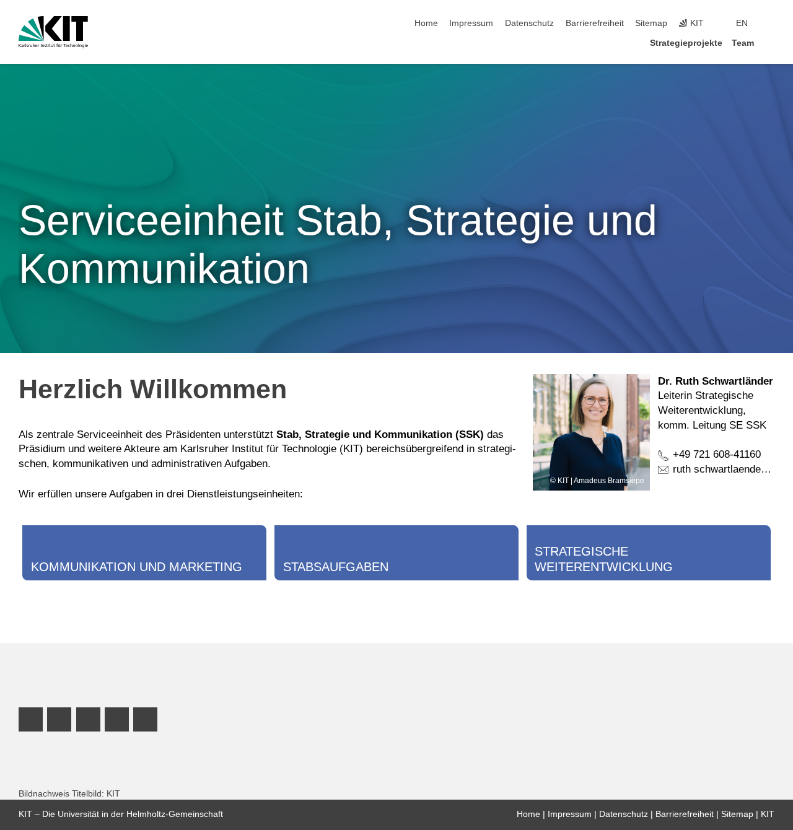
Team (743, 43)
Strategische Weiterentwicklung (604, 558)
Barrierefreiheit (595, 23)
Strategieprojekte (686, 43)
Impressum (471, 23)
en (742, 23)
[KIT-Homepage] (53, 32)
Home (426, 23)
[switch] (770, 23)
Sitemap (651, 23)
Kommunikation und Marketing (136, 567)
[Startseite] (770, 42)
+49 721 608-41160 (717, 454)
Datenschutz (529, 23)
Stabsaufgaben (335, 567)
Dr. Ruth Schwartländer (715, 381)
